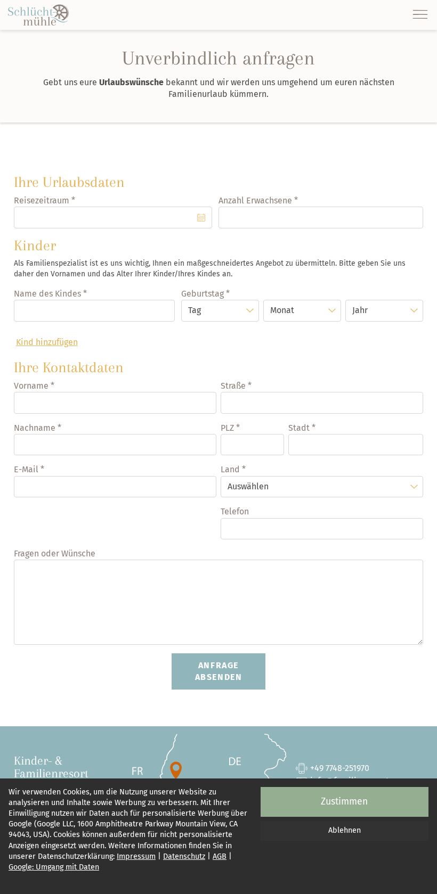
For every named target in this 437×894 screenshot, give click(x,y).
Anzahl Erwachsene (255, 200)
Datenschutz (184, 856)
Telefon (235, 511)
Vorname (31, 386)
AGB (219, 856)
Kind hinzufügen (47, 342)
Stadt (299, 428)
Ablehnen (344, 830)
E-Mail (26, 469)
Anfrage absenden (218, 671)
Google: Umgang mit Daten (54, 867)
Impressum (136, 856)
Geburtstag (202, 294)
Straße (233, 386)
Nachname (34, 428)
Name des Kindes (47, 294)
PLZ (227, 428)
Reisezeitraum (41, 200)
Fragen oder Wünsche (54, 553)
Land (230, 469)
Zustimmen (344, 801)
